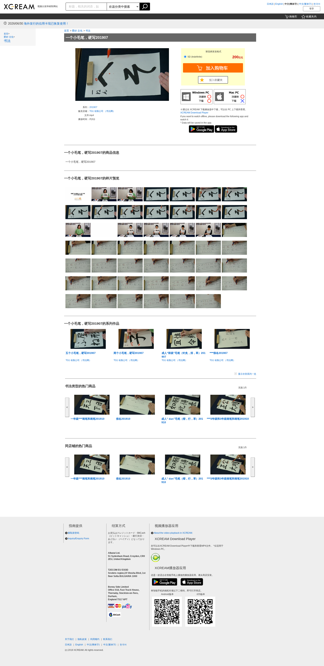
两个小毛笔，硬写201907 (129, 352)
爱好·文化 (9, 37)
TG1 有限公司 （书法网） (102, 111)
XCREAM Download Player (194, 112)
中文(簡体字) (93, 644)
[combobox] (86, 6)
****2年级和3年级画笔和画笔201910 (228, 418)
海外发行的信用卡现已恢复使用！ (46, 23)
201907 (93, 107)
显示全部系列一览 (247, 374)
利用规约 (94, 639)
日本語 (270, 4)
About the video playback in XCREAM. (173, 533)
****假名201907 (219, 352)
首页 (6, 33)
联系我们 (107, 639)
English (279, 4)
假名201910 (123, 418)
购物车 (293, 16)
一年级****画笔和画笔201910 (87, 418)
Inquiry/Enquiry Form (78, 538)
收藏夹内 (311, 16)
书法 (7, 41)
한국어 (317, 4)
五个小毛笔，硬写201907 (81, 352)
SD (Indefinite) (194, 56)
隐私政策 (82, 639)
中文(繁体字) (305, 4)
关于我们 (69, 639)
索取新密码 (73, 533)
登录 (311, 8)
